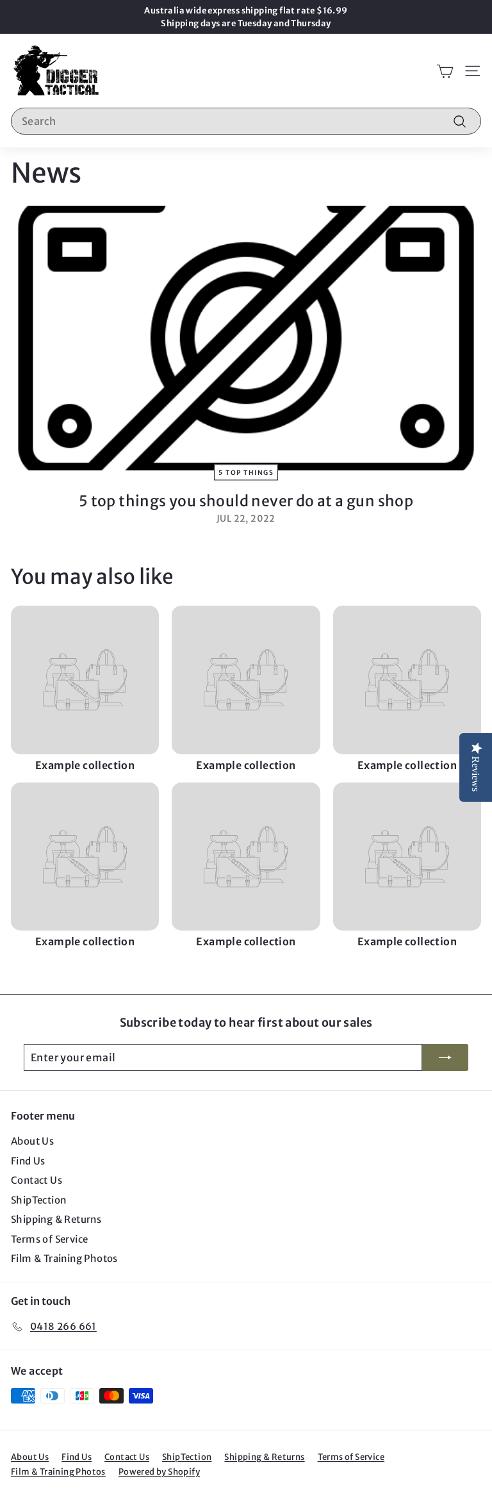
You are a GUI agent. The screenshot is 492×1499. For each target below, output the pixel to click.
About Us (32, 1141)
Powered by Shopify (159, 1471)
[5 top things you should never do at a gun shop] (246, 338)
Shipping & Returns (56, 1219)
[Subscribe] (445, 1057)
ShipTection (38, 1200)
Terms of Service (49, 1239)
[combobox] (246, 121)
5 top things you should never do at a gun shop (246, 501)
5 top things (246, 472)
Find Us (28, 1161)
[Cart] (445, 70)
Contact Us (36, 1180)
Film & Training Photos (64, 1258)
